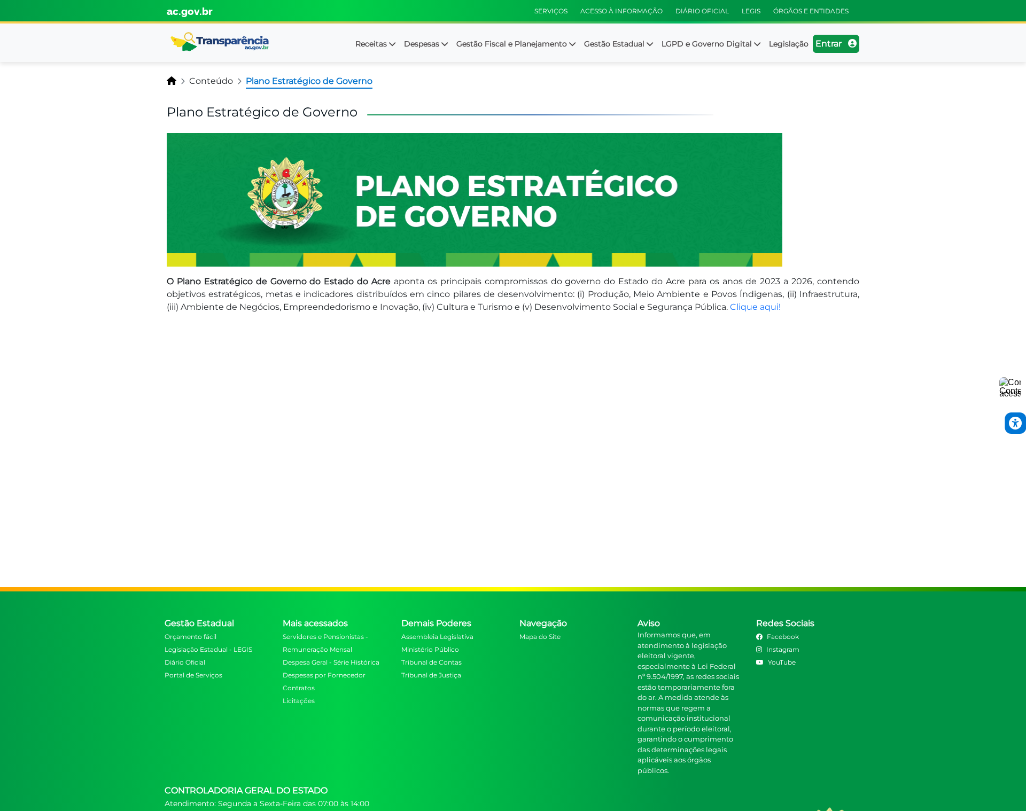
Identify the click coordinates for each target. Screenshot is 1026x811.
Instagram (782, 649)
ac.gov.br (190, 10)
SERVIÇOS (551, 11)
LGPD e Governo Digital (708, 44)
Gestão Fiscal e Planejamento (512, 44)
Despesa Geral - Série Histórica (331, 662)
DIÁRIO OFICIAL (702, 11)
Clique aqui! (755, 307)
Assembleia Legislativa (437, 637)
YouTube (782, 662)
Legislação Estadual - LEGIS (208, 649)
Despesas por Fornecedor (324, 675)
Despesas (422, 44)
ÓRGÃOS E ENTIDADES (811, 11)
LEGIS (751, 11)
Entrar (829, 43)
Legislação (789, 44)
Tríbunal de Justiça (431, 675)
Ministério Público (430, 649)
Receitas (372, 44)
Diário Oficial (185, 662)
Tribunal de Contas (431, 662)
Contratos (299, 688)
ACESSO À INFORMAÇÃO (621, 11)
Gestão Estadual (615, 44)
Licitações (299, 701)
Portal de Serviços (193, 675)
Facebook (783, 637)
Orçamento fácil (190, 637)
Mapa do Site (540, 637)
